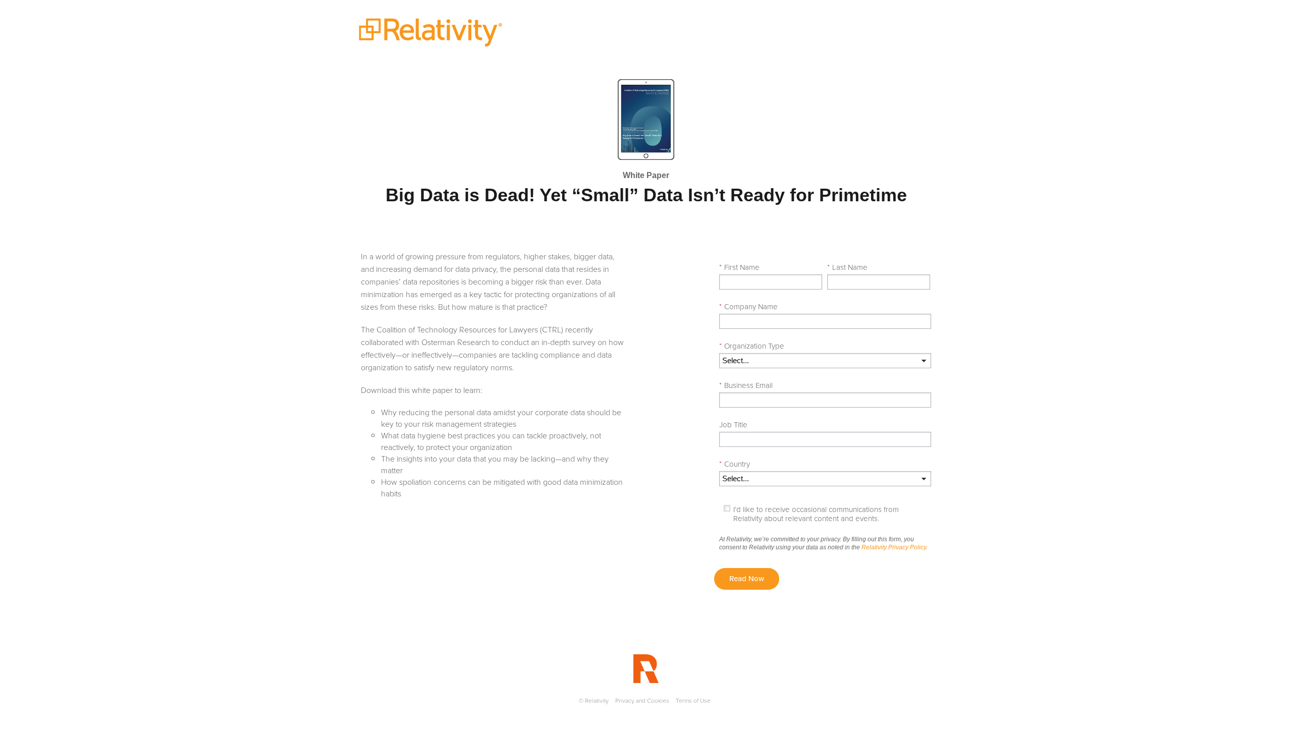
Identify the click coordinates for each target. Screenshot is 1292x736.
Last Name (847, 267)
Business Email (746, 385)
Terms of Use (693, 700)
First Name (739, 267)
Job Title (733, 424)
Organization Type (751, 346)
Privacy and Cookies (642, 700)
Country (734, 464)
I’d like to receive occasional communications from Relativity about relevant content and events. (816, 514)
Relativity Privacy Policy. (895, 547)
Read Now (746, 578)
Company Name (748, 306)
